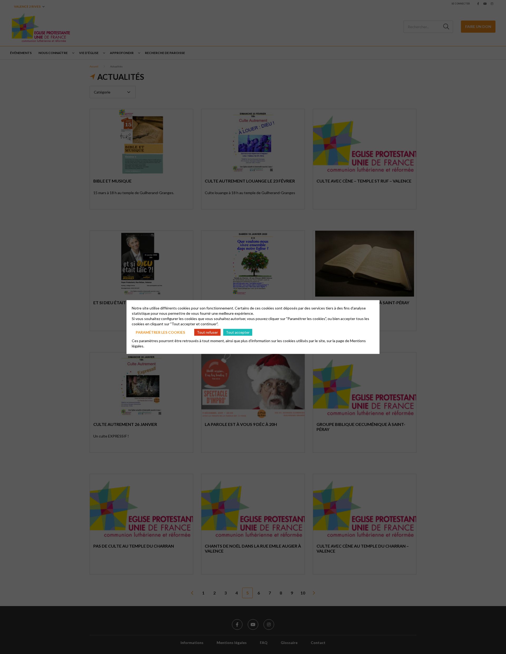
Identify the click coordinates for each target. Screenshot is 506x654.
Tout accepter (238, 332)
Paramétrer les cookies (160, 332)
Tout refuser (207, 332)
